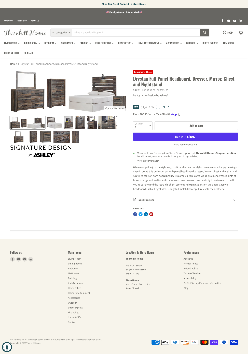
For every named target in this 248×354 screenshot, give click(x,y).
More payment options (185, 144)
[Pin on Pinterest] (151, 214)
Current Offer (11, 53)
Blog (186, 288)
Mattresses (67, 43)
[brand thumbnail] (41, 151)
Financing (8, 21)
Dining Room (31, 43)
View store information (148, 161)
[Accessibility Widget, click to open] (7, 347)
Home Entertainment (149, 43)
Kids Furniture (103, 43)
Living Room (11, 43)
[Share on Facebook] (135, 214)
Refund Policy (191, 268)
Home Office (124, 43)
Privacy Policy (191, 263)
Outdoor (191, 43)
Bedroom (49, 43)
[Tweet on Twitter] (141, 214)
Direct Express (210, 43)
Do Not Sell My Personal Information (202, 283)
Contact (28, 53)
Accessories (173, 43)
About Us (35, 21)
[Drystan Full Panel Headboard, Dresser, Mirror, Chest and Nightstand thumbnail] (27, 122)
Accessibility (22, 21)
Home (13, 63)
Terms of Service (192, 273)
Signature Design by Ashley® (152, 95)
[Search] (204, 32)
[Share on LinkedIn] (146, 214)
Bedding (84, 43)
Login (230, 32)
